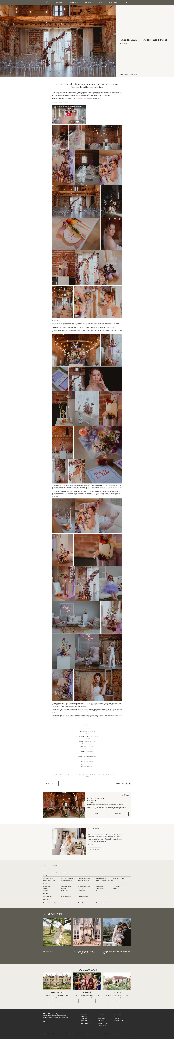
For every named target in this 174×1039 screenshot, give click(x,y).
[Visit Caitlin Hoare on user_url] (89, 844)
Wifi (96, 890)
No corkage (80, 888)
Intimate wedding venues (66, 902)
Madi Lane (102, 487)
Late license (45, 888)
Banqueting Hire (91, 741)
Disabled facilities (99, 886)
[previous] (61, 816)
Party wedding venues (83, 902)
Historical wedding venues (66, 880)
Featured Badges (102, 1025)
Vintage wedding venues (66, 896)
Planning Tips (84, 1023)
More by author (94, 849)
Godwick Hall (71, 775)
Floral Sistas (96, 493)
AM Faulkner (90, 759)
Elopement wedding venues (84, 878)
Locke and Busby (89, 761)
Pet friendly (45, 890)
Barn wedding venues (48, 878)
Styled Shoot (101, 775)
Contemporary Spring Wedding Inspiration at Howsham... (83, 952)
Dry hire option (116, 886)
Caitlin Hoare (125, 43)
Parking (114, 888)
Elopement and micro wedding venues (51, 902)
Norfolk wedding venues (66, 872)
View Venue (118, 813)
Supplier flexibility (64, 890)
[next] (66, 816)
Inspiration (84, 1020)
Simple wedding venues (101, 902)
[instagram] (126, 2)
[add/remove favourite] (125, 795)
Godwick (75, 86)
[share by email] (130, 783)
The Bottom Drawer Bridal (113, 487)
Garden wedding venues (118, 878)
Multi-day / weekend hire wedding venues (105, 880)
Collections (84, 1018)
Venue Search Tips (86, 1022)
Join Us (100, 1016)
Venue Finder (84, 1016)
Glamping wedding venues (49, 880)
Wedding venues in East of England (50, 872)
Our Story (100, 1022)
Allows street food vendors (84, 886)
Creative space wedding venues (67, 878)
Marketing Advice (102, 1023)
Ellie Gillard (88, 733)
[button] (59, 2)
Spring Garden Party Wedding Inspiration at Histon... (116, 952)
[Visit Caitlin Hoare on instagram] (92, 844)
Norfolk (84, 775)
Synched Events (94, 736)
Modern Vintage (78, 775)
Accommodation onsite (48, 886)
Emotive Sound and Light (89, 764)
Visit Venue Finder (57, 1001)
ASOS (94, 756)
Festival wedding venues (101, 878)
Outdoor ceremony (100, 888)
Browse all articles (51, 783)
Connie (91, 766)
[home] (48, 2)
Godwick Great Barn (63, 775)
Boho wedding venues (48, 896)
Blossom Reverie (48, 951)
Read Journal (87, 1001)
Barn (57, 775)
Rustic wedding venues (83, 896)
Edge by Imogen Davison (88, 746)
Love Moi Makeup (89, 751)
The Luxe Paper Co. (89, 744)
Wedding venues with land (83, 880)
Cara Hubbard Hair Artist (88, 749)
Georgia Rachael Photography (131, 74)
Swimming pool (81, 890)
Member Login (101, 1018)
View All (128, 915)
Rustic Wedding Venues (92, 775)
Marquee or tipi (64, 888)
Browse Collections (116, 1001)
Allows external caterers (66, 886)
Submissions (101, 1020)
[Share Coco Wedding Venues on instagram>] (44, 1022)
